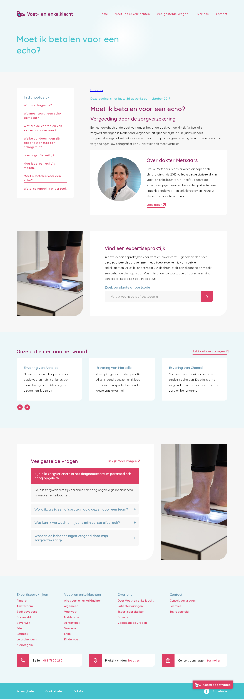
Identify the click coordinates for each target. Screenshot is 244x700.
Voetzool (70, 628)
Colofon (78, 691)
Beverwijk (23, 623)
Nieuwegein (25, 645)
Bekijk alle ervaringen (210, 351)
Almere (22, 600)
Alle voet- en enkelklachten (82, 600)
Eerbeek (22, 634)
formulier (214, 660)
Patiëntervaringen (130, 606)
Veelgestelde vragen (132, 623)
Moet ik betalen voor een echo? (42, 178)
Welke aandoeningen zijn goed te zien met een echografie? (42, 143)
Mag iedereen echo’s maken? (39, 166)
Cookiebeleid (54, 691)
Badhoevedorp (27, 611)
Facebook (220, 691)
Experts (123, 617)
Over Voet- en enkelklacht (136, 600)
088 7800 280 (53, 660)
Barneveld (24, 617)
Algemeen (71, 606)
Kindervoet (71, 639)
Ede (19, 628)
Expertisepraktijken (131, 611)
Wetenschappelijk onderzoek (45, 188)
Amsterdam (25, 606)
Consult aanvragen (183, 600)
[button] (85, 476)
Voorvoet (70, 611)
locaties (134, 660)
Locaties (175, 606)
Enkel (67, 634)
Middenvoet (72, 617)
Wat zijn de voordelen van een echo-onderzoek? (43, 128)
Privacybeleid (26, 691)
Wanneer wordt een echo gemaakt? (42, 115)
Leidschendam (27, 639)
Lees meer (156, 205)
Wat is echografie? (38, 105)
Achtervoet (72, 623)
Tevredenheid (179, 611)
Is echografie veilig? (39, 155)
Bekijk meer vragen (123, 461)
